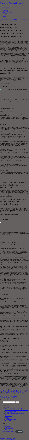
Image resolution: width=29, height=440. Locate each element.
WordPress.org (8, 429)
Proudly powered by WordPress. (7, 439)
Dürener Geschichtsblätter (10, 411)
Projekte (7, 418)
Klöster (6, 414)
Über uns (5, 10)
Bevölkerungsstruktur (14, 392)
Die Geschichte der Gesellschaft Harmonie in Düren (16, 410)
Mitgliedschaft (7, 12)
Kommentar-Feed (9, 428)
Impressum (6, 7)
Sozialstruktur (4, 393)
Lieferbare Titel (5, 391)
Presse (6, 417)
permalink (22, 393)
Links (4, 16)
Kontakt (5, 8)
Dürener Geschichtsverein (12, 2)
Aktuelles (7, 407)
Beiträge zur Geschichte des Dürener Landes (14, 390)
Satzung (5, 13)
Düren (24, 392)
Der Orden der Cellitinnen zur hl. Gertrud (14, 19)
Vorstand (5, 11)
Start (4, 6)
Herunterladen (19, 431)
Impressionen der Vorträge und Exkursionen (14, 413)
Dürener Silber (8, 412)
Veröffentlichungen (17, 391)
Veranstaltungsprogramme (10, 419)
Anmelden (7, 426)
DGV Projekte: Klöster (8, 20)
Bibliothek (6, 14)
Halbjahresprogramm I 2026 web (9, 431)
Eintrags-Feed (8, 427)
